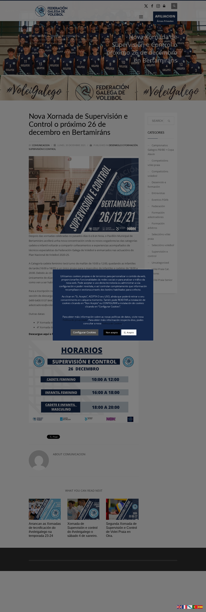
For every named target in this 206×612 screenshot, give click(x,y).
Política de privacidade (75, 320)
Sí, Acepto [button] (129, 332)
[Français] (184, 607)
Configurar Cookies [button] (84, 332)
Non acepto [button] (112, 332)
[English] (179, 607)
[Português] (195, 607)
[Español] (200, 607)
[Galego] (190, 607)
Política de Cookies (112, 323)
